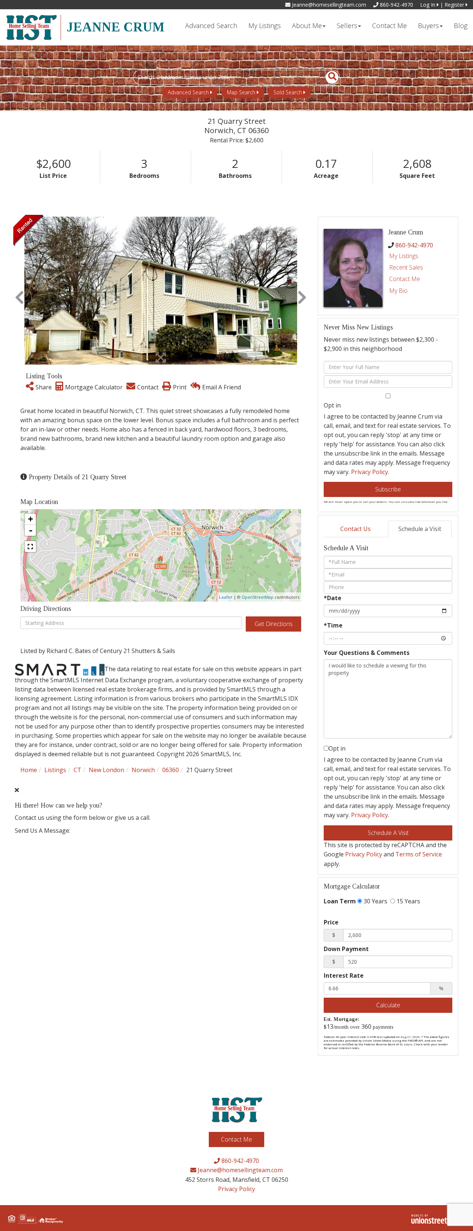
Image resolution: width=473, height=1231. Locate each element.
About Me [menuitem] (307, 25)
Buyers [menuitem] (428, 25)
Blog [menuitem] (460, 25)
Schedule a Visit (419, 529)
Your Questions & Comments (366, 653)
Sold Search (287, 92)
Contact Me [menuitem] (389, 25)
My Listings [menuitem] (264, 25)
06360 (170, 770)
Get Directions (274, 624)
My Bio (398, 291)
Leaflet (225, 597)
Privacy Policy (369, 472)
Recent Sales (406, 267)
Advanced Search (188, 92)
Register (455, 4)
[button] (328, 77)
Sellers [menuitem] (347, 25)
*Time (333, 625)
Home (28, 770)
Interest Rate (344, 975)
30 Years (374, 901)
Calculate (388, 1005)
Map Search (241, 92)
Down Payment (346, 949)
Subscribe (388, 489)
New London (106, 770)
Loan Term (340, 901)
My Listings (403, 256)
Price (331, 922)
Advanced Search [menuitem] (211, 25)
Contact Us (355, 529)
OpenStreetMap (257, 597)
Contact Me (404, 279)
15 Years (407, 901)
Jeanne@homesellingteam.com (328, 4)
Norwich (143, 770)
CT (77, 770)
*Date (332, 598)
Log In (428, 4)
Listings (55, 770)
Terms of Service (418, 854)
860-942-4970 (395, 4)
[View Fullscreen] (30, 546)
